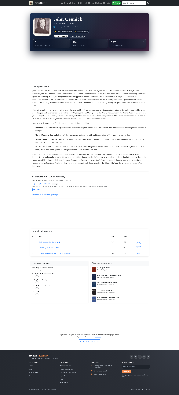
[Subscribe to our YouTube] (135, 357)
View (138, 242)
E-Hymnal (83, 3)
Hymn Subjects (65, 376)
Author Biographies (66, 369)
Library (74, 3)
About (99, 3)
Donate (117, 3)
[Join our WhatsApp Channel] (144, 357)
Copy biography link (78, 36)
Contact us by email (100, 371)
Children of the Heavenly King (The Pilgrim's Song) (56, 253)
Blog (92, 3)
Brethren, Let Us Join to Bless (49, 248)
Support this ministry (100, 374)
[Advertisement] (89, 68)
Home (65, 3)
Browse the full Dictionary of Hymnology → (45, 195)
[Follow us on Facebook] (140, 357)
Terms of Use (146, 389)
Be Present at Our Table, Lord (49, 242)
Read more (36, 190)
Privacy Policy (135, 389)
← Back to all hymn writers (89, 341)
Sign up (126, 371)
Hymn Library (33, 372)
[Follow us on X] (131, 357)
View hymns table (61, 36)
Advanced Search (65, 366)
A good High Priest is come (41, 184)
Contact (108, 3)
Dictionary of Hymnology (68, 372)
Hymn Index (64, 382)
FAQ (61, 379)
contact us (98, 337)
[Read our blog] (148, 357)
